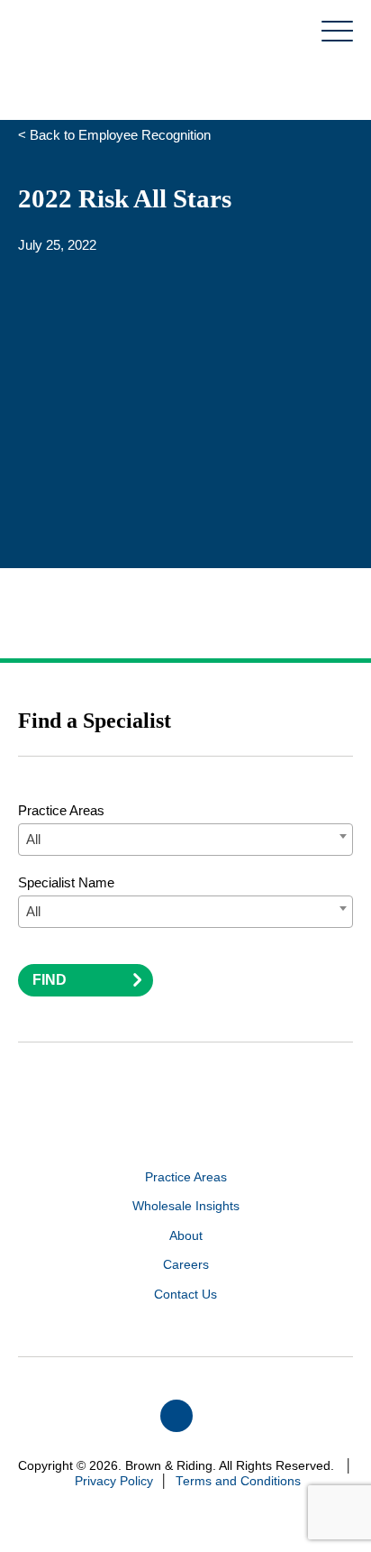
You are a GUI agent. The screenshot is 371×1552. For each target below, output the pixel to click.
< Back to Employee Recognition (114, 134)
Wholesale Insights (186, 1206)
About (186, 1236)
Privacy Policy (114, 1481)
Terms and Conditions (238, 1481)
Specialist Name (66, 882)
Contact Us (185, 1294)
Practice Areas (61, 810)
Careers (186, 1265)
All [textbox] (33, 839)
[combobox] (185, 839)
